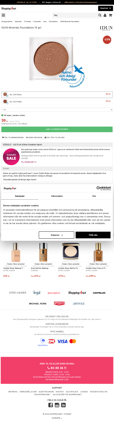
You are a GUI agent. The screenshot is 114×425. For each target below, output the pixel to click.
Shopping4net (6, 22)
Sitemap (67, 414)
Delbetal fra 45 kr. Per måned (14, 124)
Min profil (13, 392)
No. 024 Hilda (60, 101)
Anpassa (55, 235)
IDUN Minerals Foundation (69, 22)
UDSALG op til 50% (27, 2)
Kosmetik (37, 22)
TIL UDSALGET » (28, 162)
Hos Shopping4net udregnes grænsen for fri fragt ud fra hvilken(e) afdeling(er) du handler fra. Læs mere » (57, 318)
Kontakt (60, 392)
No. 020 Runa (60, 94)
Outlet (6, 168)
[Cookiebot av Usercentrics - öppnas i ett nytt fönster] (98, 188)
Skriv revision (35, 138)
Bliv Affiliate (72, 392)
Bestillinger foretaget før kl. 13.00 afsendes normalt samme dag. (57, 325)
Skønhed (18, 22)
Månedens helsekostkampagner (81, 2)
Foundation (53, 22)
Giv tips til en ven (55, 138)
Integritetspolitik (98, 392)
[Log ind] (105, 15)
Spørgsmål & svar (28, 392)
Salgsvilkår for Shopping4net (67, 395)
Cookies (84, 392)
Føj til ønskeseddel (14, 138)
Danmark (56, 418)
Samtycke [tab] (20, 196)
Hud (44, 22)
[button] (110, 15)
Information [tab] (57, 196)
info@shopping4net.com (57, 380)
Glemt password (46, 392)
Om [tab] (94, 196)
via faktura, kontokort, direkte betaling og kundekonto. (57, 333)
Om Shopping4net (42, 395)
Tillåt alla (93, 235)
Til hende (27, 22)
